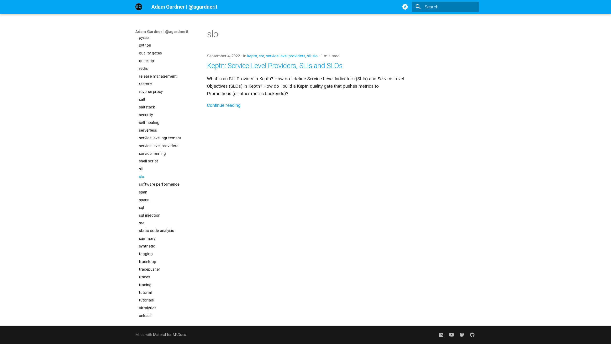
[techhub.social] (461, 334)
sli (309, 56)
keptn (252, 56)
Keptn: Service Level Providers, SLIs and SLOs (275, 65)
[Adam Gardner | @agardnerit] (139, 7)
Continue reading (224, 105)
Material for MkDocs (169, 335)
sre (261, 56)
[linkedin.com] (441, 334)
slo (315, 56)
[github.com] (472, 334)
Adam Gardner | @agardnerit (162, 31)
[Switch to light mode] (405, 7)
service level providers (285, 56)
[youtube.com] (451, 334)
